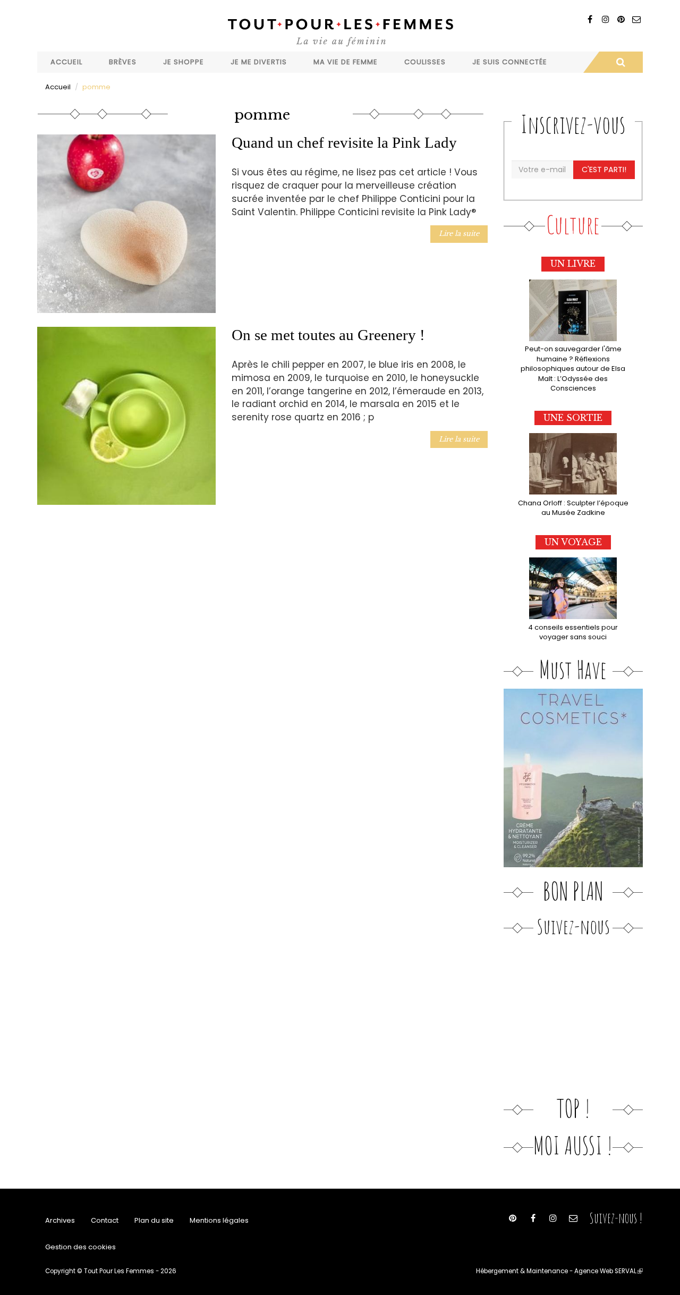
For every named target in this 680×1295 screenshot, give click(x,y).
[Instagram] (605, 19)
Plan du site (154, 1220)
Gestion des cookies (80, 1247)
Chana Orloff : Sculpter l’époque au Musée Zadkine (573, 508)
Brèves (123, 62)
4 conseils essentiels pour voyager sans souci (573, 632)
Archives (60, 1220)
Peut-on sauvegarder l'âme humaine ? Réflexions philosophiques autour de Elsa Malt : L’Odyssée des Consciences (573, 368)
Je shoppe (183, 62)
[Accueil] (340, 31)
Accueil (66, 62)
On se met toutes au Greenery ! (328, 334)
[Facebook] (590, 19)
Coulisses (425, 62)
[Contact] (636, 19)
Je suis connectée (509, 62)
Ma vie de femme (345, 62)
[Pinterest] (620, 19)
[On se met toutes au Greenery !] (126, 416)
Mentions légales (219, 1220)
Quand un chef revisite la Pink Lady (344, 142)
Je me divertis (259, 62)
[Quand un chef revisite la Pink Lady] (126, 223)
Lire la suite (459, 233)
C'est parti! (604, 169)
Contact (104, 1220)
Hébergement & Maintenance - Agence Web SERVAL (559, 1271)
